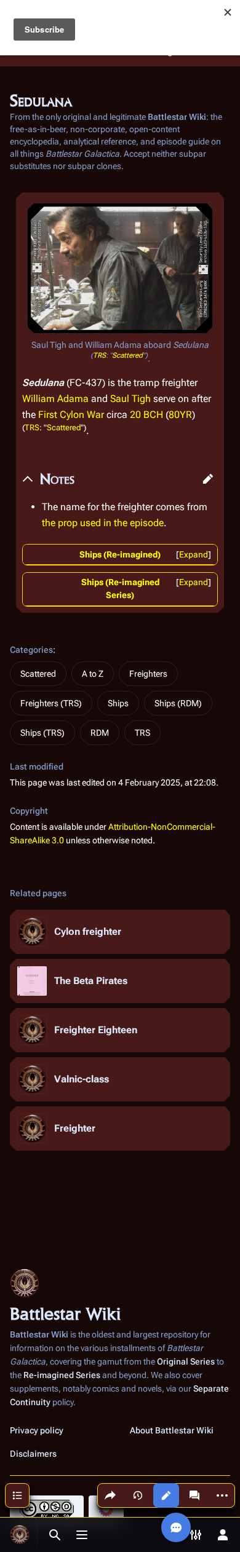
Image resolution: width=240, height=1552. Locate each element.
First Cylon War (71, 414)
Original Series (186, 1361)
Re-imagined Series (61, 1375)
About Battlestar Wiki (172, 1430)
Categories (31, 650)
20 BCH (146, 414)
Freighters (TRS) (51, 703)
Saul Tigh (130, 398)
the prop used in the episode (103, 523)
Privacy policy (36, 1430)
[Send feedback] (176, 1527)
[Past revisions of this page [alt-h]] (138, 1495)
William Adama (55, 398)
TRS (99, 355)
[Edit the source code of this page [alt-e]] (166, 1495)
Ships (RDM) (178, 703)
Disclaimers (33, 1454)
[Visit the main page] (19, 1534)
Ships (118, 703)
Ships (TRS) (42, 733)
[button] (208, 479)
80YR (180, 414)
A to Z (92, 674)
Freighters (148, 674)
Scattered (127, 355)
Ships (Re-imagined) (120, 554)
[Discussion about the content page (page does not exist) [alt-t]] (194, 1495)
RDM (99, 733)
